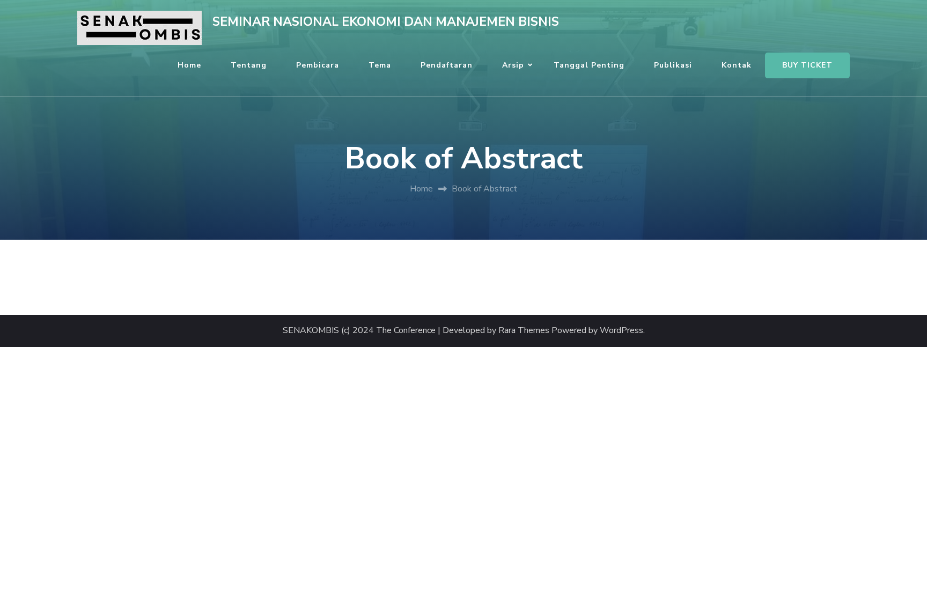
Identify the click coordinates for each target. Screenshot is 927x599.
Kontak (737, 65)
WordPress (621, 331)
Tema (380, 65)
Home (189, 65)
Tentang (249, 65)
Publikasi (673, 65)
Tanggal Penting (589, 65)
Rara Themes (523, 331)
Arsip (513, 65)
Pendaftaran (447, 65)
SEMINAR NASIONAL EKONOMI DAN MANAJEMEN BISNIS (385, 21)
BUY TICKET (807, 65)
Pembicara (317, 65)
